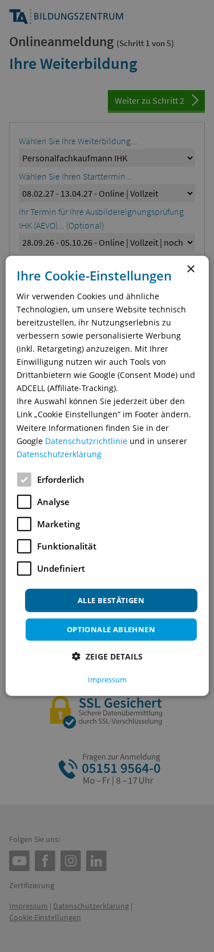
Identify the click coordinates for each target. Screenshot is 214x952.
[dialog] (106, 476)
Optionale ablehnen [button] (111, 629)
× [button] (190, 269)
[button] (107, 656)
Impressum (107, 679)
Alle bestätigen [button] (111, 600)
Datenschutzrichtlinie (86, 440)
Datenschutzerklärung (59, 454)
